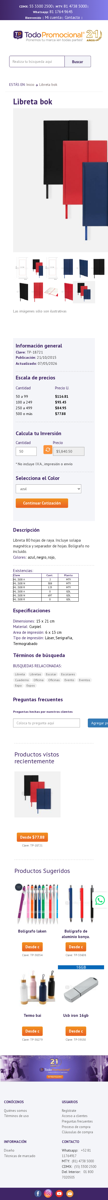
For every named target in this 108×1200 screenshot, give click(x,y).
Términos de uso (16, 1116)
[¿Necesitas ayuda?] (100, 900)
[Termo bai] (37, 988)
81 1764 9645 (61, 11)
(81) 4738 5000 (83, 1161)
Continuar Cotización (42, 503)
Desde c (32, 946)
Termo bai (32, 1015)
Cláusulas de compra (77, 1132)
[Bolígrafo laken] (37, 903)
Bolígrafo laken (32, 931)
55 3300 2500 (40, 6)
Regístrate (69, 1110)
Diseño (9, 1150)
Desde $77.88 (32, 837)
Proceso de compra (76, 1127)
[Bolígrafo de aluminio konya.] (81, 903)
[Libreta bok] (37, 794)
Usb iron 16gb (76, 1015)
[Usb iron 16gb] (81, 988)
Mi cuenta (53, 17)
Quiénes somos (15, 1110)
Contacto (72, 17)
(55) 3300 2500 (85, 1166)
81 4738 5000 (75, 6)
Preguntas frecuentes (77, 1121)
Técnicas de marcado (19, 1156)
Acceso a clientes (75, 1116)
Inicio (30, 84)
